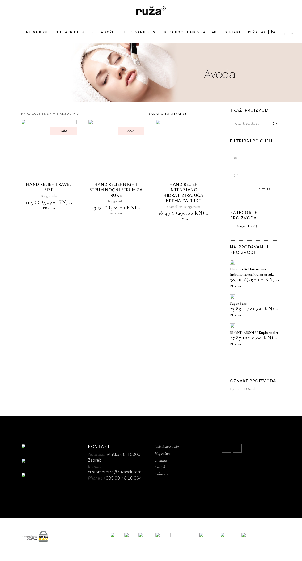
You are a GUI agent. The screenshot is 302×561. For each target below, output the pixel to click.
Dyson (234, 388)
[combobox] (178, 113)
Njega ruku (49, 195)
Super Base (238, 303)
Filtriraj (265, 189)
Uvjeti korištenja (167, 446)
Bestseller (174, 206)
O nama (161, 460)
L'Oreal (249, 388)
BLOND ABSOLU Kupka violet (254, 332)
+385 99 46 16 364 (122, 478)
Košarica (161, 473)
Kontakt (161, 467)
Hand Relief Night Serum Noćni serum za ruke (116, 190)
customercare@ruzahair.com (114, 472)
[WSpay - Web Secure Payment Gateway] (62, 536)
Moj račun (162, 453)
